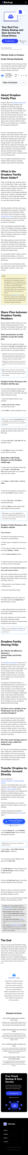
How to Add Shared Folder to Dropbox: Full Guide (14, 1045)
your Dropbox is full (7, 907)
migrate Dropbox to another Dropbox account (12, 782)
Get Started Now (10, 41)
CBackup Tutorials (8, 48)
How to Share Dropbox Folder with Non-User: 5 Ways (14, 1019)
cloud (22, 919)
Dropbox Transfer (16, 295)
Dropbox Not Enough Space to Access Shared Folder (14, 1030)
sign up (20, 813)
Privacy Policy (11, 1149)
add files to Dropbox (18, 630)
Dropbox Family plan (19, 103)
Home (2, 48)
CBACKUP (8, 74)
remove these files (6, 216)
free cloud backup (10, 789)
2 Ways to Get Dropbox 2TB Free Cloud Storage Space (14, 1058)
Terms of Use (17, 1149)
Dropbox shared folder (10, 663)
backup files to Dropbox (16, 925)
